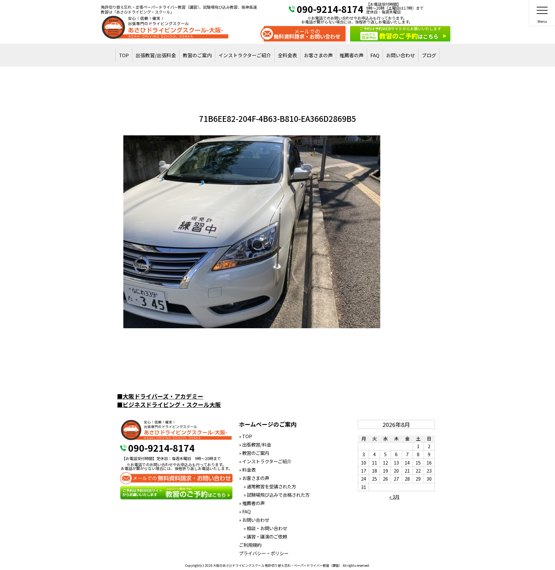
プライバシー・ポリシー (263, 553)
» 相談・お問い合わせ (263, 528)
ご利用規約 (250, 544)
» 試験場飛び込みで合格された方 (274, 494)
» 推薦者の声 (252, 503)
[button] (251, 231)
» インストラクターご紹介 (265, 461)
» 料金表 (247, 469)
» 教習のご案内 (254, 453)
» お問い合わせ (254, 519)
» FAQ (245, 511)
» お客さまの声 (254, 478)
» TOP (245, 436)
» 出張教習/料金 (255, 444)
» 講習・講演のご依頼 (263, 536)
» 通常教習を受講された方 (267, 486)
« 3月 (394, 496)
